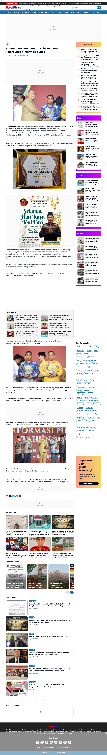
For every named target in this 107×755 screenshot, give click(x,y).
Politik (93, 12)
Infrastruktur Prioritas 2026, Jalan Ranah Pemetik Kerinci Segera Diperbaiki (92, 190)
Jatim (78, 12)
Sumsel (59, 12)
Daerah (26, 9)
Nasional (16, 12)
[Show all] (99, 118)
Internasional (25, 12)
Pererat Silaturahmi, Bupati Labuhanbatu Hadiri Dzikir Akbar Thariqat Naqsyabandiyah (92, 256)
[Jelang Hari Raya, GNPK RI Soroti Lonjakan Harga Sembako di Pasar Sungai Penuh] (80, 222)
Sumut (41, 12)
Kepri (72, 12)
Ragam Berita (57, 6)
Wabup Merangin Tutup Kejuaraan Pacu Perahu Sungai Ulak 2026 (92, 198)
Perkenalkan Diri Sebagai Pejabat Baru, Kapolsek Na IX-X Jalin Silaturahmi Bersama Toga (91, 248)
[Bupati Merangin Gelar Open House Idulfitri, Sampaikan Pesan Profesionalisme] (80, 214)
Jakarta (32, 650)
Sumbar (66, 12)
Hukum (34, 12)
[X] (10, 496)
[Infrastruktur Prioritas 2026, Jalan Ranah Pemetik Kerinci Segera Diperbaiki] (80, 191)
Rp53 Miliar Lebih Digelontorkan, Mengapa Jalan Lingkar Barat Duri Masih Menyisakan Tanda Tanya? (26, 317)
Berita (32, 6)
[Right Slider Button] (99, 12)
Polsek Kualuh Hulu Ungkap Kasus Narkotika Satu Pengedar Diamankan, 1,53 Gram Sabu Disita (91, 264)
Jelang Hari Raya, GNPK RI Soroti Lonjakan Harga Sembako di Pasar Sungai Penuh (91, 222)
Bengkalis (33, 601)
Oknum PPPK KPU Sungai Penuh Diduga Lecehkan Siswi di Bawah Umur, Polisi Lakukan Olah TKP (92, 206)
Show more (39, 700)
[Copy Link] (20, 496)
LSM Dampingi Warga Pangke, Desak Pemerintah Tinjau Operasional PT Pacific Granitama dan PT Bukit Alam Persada (60, 317)
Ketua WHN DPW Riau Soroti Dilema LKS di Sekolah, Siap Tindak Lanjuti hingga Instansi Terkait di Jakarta (59, 325)
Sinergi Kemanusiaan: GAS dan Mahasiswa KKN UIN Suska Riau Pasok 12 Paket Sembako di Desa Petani (90, 57)
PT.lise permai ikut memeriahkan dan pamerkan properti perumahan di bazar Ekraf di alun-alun (60, 333)
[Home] (7, 44)
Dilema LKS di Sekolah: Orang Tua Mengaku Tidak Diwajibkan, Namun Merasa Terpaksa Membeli (26, 333)
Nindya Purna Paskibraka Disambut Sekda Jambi (48, 636)
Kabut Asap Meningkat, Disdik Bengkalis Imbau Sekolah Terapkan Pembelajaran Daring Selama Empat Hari (15, 585)
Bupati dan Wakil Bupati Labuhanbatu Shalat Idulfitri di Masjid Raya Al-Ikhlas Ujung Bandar (92, 279)
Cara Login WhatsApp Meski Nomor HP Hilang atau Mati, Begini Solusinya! (90, 64)
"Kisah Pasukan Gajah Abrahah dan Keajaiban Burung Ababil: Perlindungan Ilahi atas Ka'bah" (89, 70)
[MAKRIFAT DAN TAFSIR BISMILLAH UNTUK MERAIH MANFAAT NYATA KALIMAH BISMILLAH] (63, 522)
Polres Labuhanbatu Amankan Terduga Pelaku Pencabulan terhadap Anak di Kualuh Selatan (26, 325)
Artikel (32, 617)
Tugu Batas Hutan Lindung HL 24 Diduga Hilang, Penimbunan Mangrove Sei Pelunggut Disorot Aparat (62, 555)
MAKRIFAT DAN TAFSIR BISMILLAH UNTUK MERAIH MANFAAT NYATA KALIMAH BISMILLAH (56, 3)
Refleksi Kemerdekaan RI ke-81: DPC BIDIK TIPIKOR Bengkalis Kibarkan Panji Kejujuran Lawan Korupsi (48, 686)
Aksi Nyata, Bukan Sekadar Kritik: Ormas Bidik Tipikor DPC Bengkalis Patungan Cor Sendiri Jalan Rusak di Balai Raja (92, 164)
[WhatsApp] (16, 496)
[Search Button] (99, 7)
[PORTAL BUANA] (14, 7)
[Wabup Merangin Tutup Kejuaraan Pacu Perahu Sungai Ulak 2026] (80, 199)
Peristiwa (86, 12)
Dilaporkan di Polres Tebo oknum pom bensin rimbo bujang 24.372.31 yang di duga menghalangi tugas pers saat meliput (89, 83)
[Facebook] (7, 496)
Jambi (46, 6)
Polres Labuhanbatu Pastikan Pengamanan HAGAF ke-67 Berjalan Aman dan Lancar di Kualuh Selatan (92, 271)
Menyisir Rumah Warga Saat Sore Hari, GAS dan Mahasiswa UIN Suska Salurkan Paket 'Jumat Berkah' (89, 51)
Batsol (32, 666)
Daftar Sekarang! (88, 483)
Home (26, 6)
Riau (39, 6)
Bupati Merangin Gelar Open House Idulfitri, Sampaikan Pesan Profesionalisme (92, 214)
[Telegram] (13, 496)
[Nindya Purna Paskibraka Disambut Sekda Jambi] (17, 640)
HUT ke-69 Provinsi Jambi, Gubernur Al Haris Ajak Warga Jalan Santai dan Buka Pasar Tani (90, 77)
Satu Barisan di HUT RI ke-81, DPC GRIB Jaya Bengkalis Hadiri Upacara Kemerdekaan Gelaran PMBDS (49, 670)
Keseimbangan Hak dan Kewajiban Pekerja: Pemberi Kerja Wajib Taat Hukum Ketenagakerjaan (51, 654)
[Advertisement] (53, 28)
